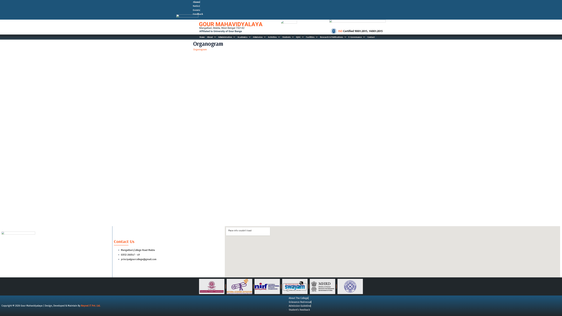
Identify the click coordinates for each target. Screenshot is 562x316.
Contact (371, 37)
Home (202, 37)
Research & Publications (331, 37)
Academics (242, 37)
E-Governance (355, 37)
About (210, 37)
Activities (272, 37)
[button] (211, 37)
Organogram (200, 49)
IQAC (298, 37)
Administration (225, 37)
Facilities (310, 37)
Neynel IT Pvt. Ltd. (91, 305)
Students (286, 37)
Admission (258, 37)
